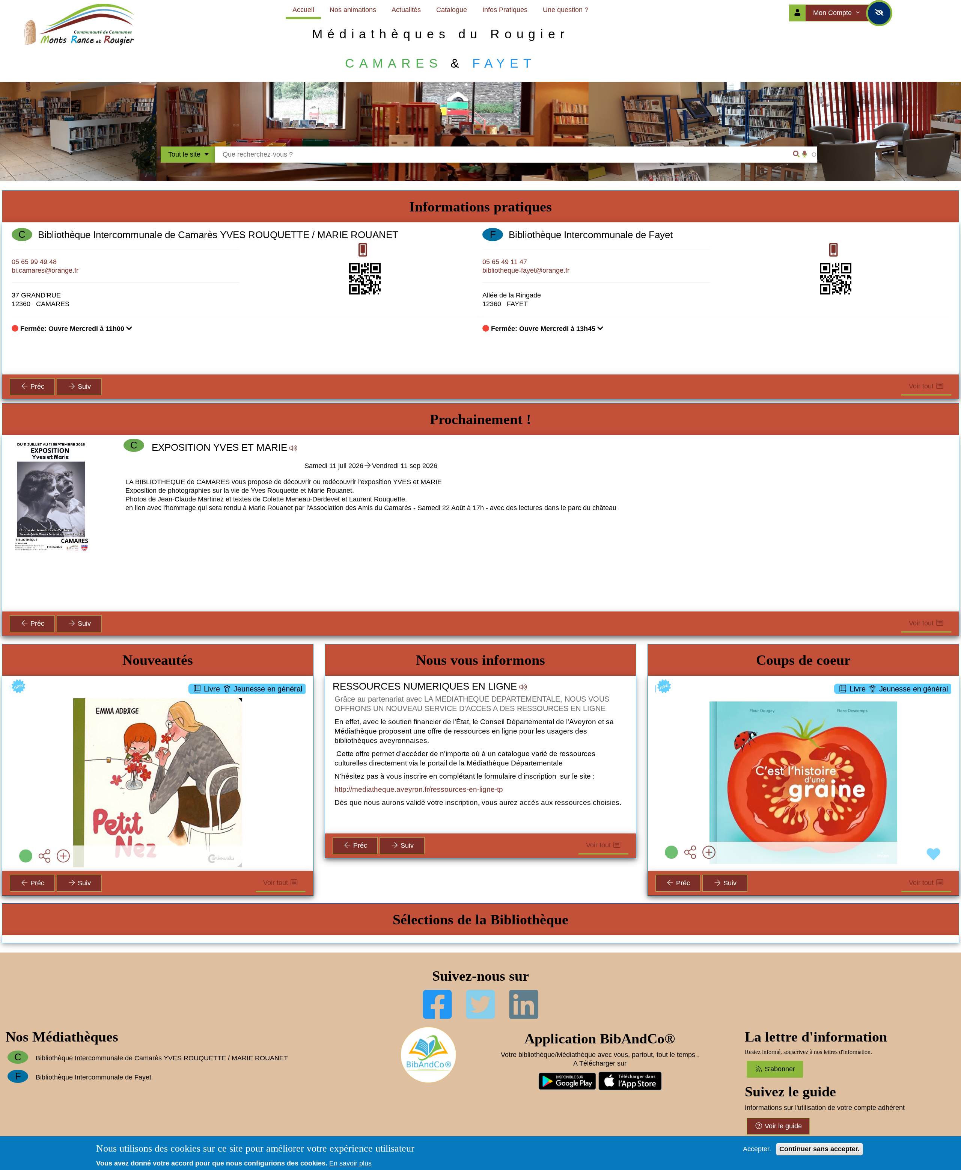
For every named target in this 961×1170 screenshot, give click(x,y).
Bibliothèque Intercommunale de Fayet (591, 234)
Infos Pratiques (504, 10)
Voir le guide (782, 1126)
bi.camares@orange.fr (45, 270)
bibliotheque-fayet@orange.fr (525, 270)
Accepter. (757, 1149)
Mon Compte (833, 13)
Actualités (406, 10)
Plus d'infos (162, 737)
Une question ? (565, 10)
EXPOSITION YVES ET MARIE (219, 447)
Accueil (303, 10)
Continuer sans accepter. (819, 1149)
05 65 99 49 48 (34, 262)
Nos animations (353, 10)
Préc (36, 386)
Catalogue (451, 10)
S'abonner (779, 1069)
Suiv (83, 386)
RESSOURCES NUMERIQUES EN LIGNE (425, 686)
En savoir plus (350, 1163)
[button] (370, 516)
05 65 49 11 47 (504, 262)
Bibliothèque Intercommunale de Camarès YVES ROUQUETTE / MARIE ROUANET (218, 234)
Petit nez (157, 697)
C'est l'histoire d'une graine (803, 697)
